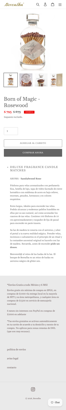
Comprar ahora (33, 152)
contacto (11, 367)
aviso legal (12, 358)
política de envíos (16, 349)
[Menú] (60, 4)
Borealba (37, 398)
